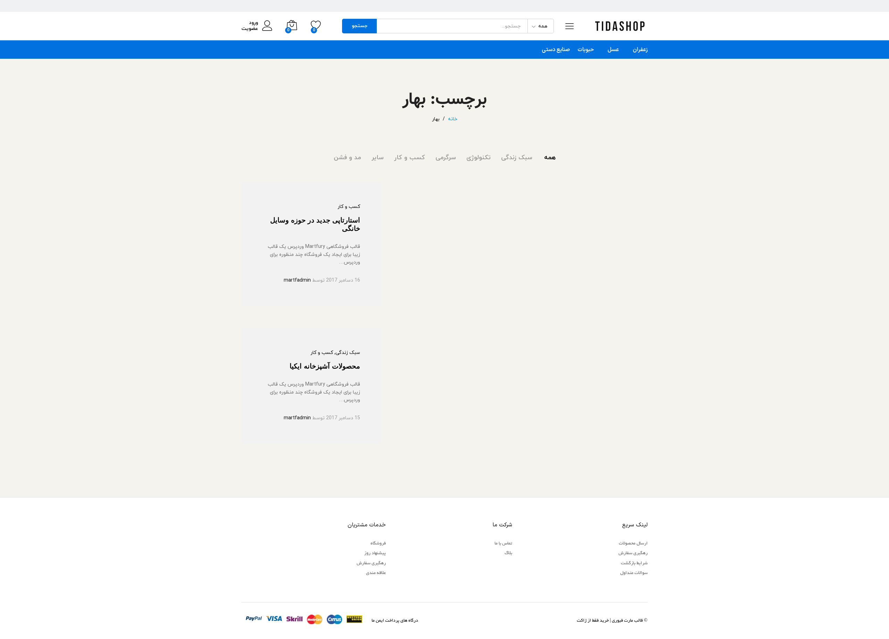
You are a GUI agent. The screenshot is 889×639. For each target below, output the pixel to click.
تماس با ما (503, 543)
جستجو (359, 26)
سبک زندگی (516, 157)
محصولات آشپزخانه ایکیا (325, 366)
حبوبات (586, 49)
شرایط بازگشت (634, 563)
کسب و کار (409, 157)
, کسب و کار (322, 352)
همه (550, 157)
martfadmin (297, 280)
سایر (378, 157)
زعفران (640, 49)
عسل (613, 49)
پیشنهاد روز (375, 553)
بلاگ (508, 553)
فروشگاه (378, 543)
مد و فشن (347, 157)
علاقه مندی (376, 573)
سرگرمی (445, 157)
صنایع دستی (556, 49)
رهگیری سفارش (633, 553)
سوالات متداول (634, 573)
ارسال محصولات (633, 543)
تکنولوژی (478, 157)
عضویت (249, 29)
